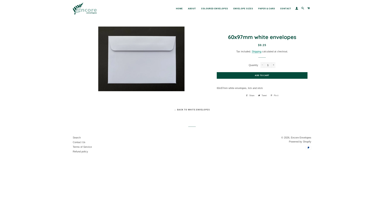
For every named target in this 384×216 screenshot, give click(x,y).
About (192, 8)
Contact (285, 8)
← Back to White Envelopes (192, 109)
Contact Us (79, 142)
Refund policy (80, 151)
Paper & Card (266, 8)
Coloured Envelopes (214, 8)
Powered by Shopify (300, 141)
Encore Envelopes (301, 137)
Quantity (253, 65)
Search (77, 137)
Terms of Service (82, 147)
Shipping (256, 51)
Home (179, 8)
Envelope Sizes (243, 8)
